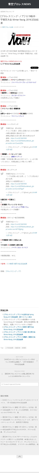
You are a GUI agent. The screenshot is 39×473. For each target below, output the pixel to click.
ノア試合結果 (9, 348)
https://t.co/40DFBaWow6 (19, 141)
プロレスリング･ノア (13, 271)
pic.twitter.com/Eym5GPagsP (15, 189)
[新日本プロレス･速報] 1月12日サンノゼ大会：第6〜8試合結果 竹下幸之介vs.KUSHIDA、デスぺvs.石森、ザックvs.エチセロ (19, 429)
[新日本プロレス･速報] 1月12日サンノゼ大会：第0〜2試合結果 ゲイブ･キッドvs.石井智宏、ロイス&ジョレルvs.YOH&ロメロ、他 (19, 409)
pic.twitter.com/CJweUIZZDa (14, 143)
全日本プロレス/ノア (7, 12)
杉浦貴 (24, 348)
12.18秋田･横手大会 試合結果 (17, 264)
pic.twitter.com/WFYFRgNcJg (14, 229)
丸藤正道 (17, 348)
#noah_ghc (30, 141)
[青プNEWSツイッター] (17, 466)
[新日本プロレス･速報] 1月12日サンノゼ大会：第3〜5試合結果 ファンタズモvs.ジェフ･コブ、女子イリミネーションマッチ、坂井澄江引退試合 (19, 419)
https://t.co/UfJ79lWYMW (19, 138)
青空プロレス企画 (7, 27)
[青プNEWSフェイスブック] (21, 466)
